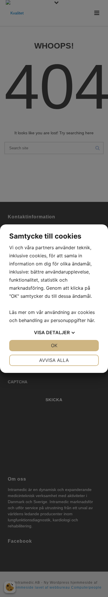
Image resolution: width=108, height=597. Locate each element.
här (90, 320)
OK (54, 345)
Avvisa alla (54, 360)
